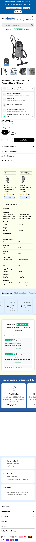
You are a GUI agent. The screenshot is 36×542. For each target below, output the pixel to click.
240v (5, 132)
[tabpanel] (18, 306)
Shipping (3, 124)
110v (12, 132)
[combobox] (18, 25)
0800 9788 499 (26, 1)
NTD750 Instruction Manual (27, 305)
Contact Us (18, 11)
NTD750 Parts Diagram (12, 305)
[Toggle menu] (2, 18)
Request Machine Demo (13, 8)
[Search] (32, 25)
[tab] (6, 294)
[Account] (30, 16)
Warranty (26, 8)
